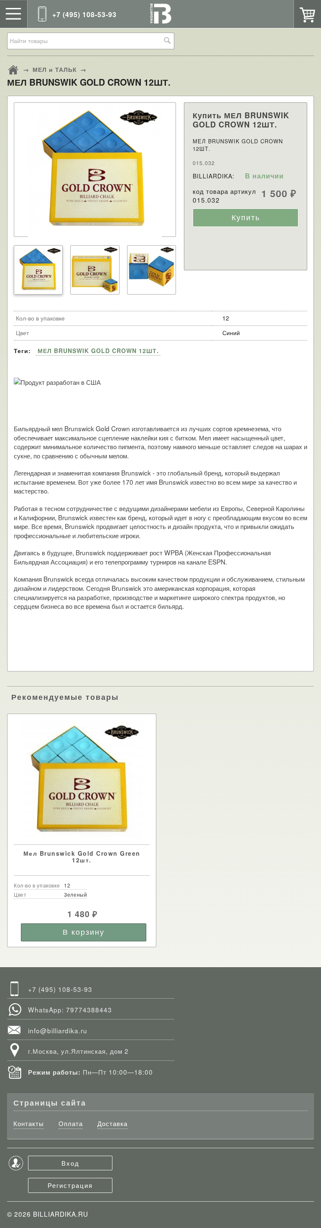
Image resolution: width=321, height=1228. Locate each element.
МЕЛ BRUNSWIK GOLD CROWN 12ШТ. (98, 350)
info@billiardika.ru (57, 1030)
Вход (70, 1162)
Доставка (112, 1123)
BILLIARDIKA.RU (60, 1213)
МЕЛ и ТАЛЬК (55, 69)
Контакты (28, 1123)
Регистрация (70, 1185)
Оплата (71, 1123)
